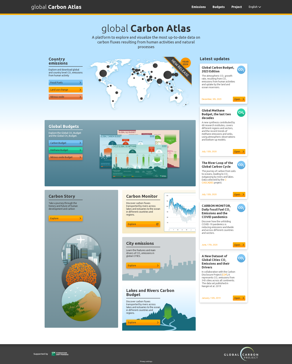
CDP (224, 274)
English (253, 6)
